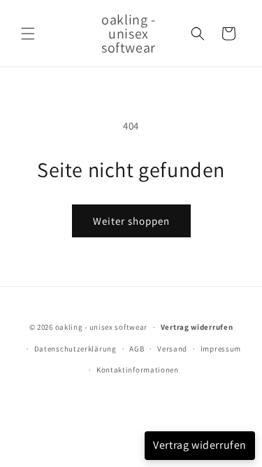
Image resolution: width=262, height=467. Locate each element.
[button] (28, 33)
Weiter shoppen (131, 221)
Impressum (221, 349)
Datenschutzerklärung (75, 349)
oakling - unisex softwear (101, 327)
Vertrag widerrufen (200, 445)
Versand (172, 349)
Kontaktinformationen (137, 370)
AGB (136, 349)
